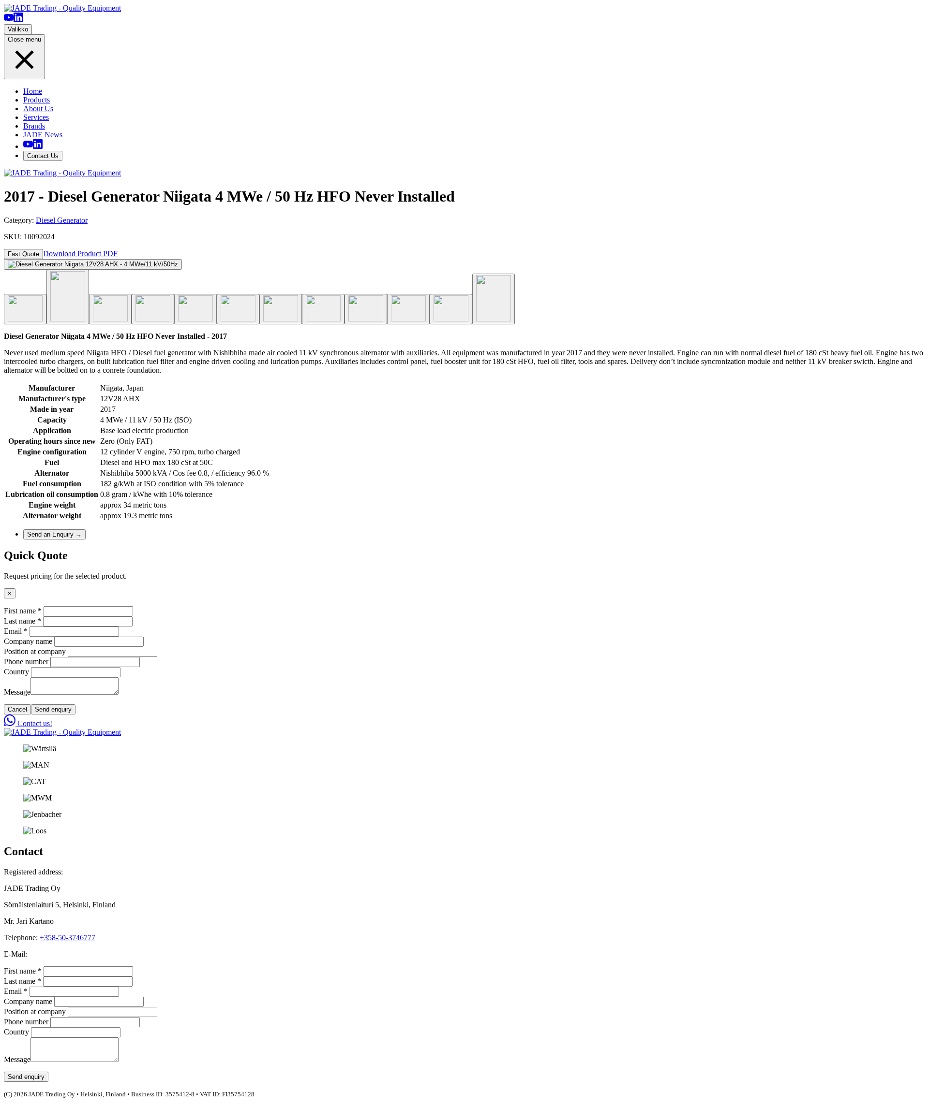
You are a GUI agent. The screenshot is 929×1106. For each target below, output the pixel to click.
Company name (28, 641)
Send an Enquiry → (54, 534)
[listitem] (9, 19)
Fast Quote (23, 254)
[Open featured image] (93, 264)
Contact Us (43, 156)
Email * (16, 631)
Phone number (26, 661)
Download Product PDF (80, 253)
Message (17, 692)
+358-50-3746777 (67, 937)
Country (16, 672)
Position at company (35, 651)
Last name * (22, 621)
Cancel (17, 709)
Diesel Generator (62, 220)
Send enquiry (53, 709)
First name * (23, 611)
